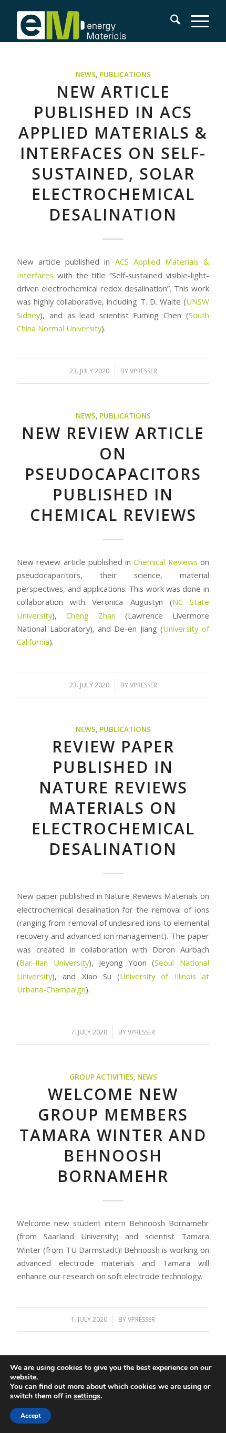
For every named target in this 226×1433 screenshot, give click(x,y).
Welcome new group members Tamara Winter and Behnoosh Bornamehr (113, 1135)
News (86, 74)
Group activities (101, 1077)
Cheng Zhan (91, 615)
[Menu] (194, 21)
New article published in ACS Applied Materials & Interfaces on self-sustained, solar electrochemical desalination (113, 153)
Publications (125, 74)
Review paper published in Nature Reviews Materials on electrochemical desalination (113, 798)
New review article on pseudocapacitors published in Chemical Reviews (113, 474)
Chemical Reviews (165, 562)
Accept (30, 1415)
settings (87, 1396)
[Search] (170, 21)
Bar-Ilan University (53, 962)
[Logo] (93, 21)
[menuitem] (170, 21)
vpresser (143, 371)
